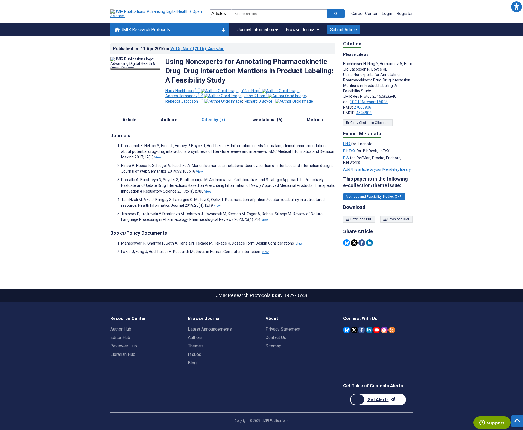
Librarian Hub (122, 354)
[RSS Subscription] (391, 330)
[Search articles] (336, 13)
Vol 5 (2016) (197, 48)
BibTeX (349, 151)
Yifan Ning (251, 91)
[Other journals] (223, 29)
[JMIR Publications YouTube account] (376, 330)
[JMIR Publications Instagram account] (384, 330)
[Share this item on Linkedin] (369, 242)
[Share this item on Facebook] (361, 242)
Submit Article (343, 29)
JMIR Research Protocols (145, 29)
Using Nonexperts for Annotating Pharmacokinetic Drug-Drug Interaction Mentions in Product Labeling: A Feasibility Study (249, 70)
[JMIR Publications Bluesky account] (346, 330)
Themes (195, 346)
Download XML (398, 219)
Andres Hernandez (184, 96)
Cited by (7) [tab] (213, 119)
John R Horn (255, 96)
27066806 (362, 107)
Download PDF (360, 219)
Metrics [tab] (315, 119)
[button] (516, 7)
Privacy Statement (283, 329)
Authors (195, 337)
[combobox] (279, 13)
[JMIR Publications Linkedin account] (369, 330)
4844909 (364, 113)
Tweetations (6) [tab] (266, 119)
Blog (192, 362)
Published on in (168, 48)
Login (387, 13)
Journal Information (255, 29)
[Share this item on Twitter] (354, 242)
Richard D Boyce (259, 101)
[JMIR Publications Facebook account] (361, 330)
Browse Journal (300, 29)
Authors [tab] (169, 119)
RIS (346, 158)
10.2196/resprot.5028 (369, 102)
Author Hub (120, 329)
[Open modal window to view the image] (135, 69)
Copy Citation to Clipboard (369, 123)
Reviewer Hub (123, 346)
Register (404, 13)
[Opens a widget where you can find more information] (492, 423)
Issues (194, 354)
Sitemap (273, 346)
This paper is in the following (375, 182)
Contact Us (276, 337)
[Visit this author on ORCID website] (220, 91)
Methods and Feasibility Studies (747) (374, 197)
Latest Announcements (210, 329)
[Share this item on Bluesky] (346, 242)
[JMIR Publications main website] (156, 13)
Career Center (364, 13)
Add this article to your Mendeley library (377, 169)
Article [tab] (129, 119)
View (157, 157)
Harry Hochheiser (182, 91)
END (347, 144)
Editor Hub (120, 337)
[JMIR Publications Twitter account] (354, 330)
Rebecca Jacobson (184, 101)
